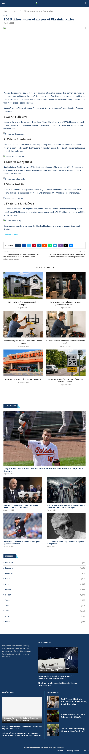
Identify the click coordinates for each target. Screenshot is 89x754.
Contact (86, 751)
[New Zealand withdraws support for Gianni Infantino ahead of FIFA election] (22, 490)
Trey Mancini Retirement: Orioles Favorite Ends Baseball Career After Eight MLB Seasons (43, 469)
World (45, 622)
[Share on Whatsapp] (50, 245)
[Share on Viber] (60, 245)
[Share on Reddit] (44, 245)
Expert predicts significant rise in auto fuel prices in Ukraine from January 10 (56, 677)
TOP (45, 611)
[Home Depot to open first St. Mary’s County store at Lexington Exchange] (23, 363)
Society (45, 595)
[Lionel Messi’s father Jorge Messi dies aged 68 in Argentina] (66, 526)
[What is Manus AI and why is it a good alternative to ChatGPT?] (58, 660)
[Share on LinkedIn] (39, 245)
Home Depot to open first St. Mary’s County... (23, 379)
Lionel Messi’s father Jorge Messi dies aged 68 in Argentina (65, 543)
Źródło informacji (10, 235)
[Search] (85, 3)
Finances (45, 573)
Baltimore (45, 563)
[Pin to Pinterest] (34, 245)
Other (14, 11)
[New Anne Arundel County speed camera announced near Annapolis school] (66, 363)
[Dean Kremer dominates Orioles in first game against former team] (22, 526)
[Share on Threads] (66, 245)
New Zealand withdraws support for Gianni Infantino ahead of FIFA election (20, 507)
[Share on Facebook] (24, 245)
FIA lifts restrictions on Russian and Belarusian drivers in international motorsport (66, 507)
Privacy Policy (73, 751)
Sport (45, 600)
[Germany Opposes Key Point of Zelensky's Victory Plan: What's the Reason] (22, 710)
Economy (45, 568)
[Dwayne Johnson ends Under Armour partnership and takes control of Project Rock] (66, 285)
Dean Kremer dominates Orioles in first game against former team (21, 543)
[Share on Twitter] (29, 245)
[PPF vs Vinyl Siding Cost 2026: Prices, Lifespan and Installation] (23, 285)
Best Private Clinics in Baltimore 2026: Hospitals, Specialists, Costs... (74, 701)
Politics (45, 589)
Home (5, 11)
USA (45, 616)
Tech (45, 605)
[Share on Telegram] (55, 245)
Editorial (60, 751)
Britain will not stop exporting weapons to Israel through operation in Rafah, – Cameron (21, 734)
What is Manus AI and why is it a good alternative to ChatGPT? (54, 669)
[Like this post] (19, 245)
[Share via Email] (71, 245)
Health (45, 579)
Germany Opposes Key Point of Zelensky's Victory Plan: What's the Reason (21, 719)
